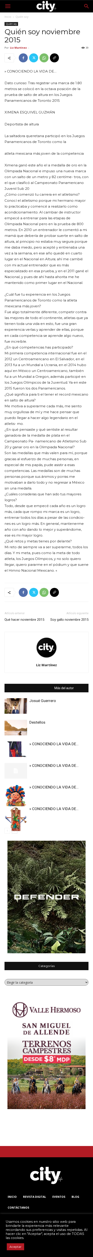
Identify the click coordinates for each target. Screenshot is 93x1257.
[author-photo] (46, 658)
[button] (7, 6)
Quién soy (22, 17)
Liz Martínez (18, 47)
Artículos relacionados (35, 688)
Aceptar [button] (15, 1246)
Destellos (37, 722)
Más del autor (64, 688)
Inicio (8, 17)
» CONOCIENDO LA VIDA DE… (54, 744)
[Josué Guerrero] (16, 706)
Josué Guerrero (42, 700)
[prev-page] (7, 830)
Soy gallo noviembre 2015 (69, 620)
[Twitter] (33, 57)
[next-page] (14, 830)
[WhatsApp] (44, 57)
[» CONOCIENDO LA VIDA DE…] (16, 749)
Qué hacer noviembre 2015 (24, 620)
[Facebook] (23, 57)
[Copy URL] (54, 57)
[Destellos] (16, 727)
